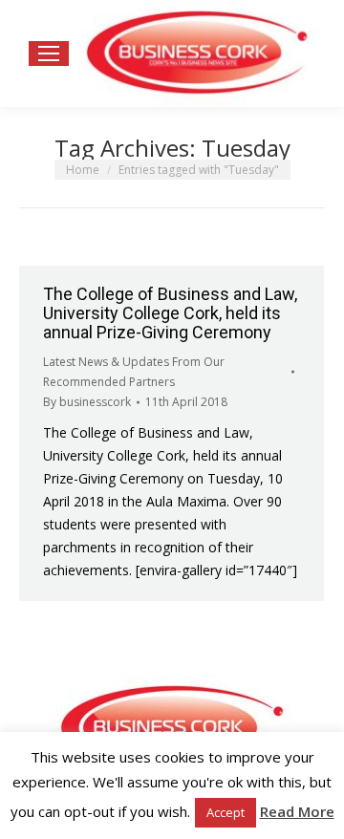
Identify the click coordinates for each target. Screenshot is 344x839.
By (87, 402)
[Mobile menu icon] (49, 53)
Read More (297, 811)
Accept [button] (225, 812)
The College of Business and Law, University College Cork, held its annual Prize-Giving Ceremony (170, 313)
